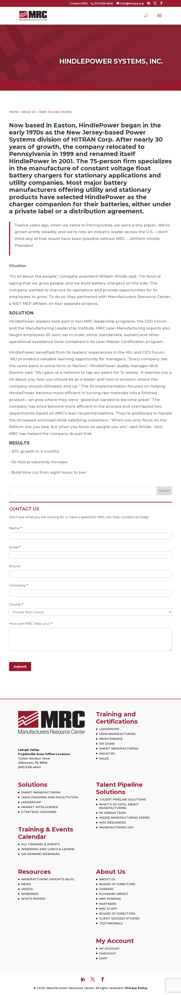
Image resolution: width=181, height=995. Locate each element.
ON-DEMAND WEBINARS (40, 854)
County (16, 604)
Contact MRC (79, 3)
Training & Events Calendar (45, 833)
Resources (34, 871)
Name (15, 528)
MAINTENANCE (111, 738)
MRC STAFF (108, 908)
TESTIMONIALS (111, 923)
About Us (28, 111)
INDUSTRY (107, 753)
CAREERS (106, 889)
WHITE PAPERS (33, 898)
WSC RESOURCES (112, 822)
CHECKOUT (107, 953)
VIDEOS (27, 889)
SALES (104, 758)
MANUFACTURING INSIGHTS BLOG (47, 879)
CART (103, 958)
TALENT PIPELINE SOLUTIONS (122, 799)
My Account (115, 940)
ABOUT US (107, 879)
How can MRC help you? (31, 623)
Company (18, 585)
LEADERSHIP (109, 729)
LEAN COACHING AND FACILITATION (49, 797)
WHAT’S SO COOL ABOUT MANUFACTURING (119, 806)
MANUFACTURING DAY (116, 827)
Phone (14, 566)
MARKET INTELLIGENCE (39, 807)
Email (15, 547)
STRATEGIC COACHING (39, 812)
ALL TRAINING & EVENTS (40, 844)
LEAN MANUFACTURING (117, 734)
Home (13, 111)
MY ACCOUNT (109, 948)
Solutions (32, 784)
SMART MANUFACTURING (119, 748)
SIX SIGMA (107, 743)
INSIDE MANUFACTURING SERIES (124, 817)
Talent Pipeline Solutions (119, 788)
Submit (20, 666)
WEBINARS (30, 894)
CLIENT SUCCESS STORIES (119, 918)
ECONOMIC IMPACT (114, 894)
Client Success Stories (55, 111)
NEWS (26, 884)
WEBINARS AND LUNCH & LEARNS (48, 849)
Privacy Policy (136, 988)
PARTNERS (107, 903)
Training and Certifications (117, 718)
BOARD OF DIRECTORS (117, 884)
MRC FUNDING (110, 898)
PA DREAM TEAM (112, 812)
